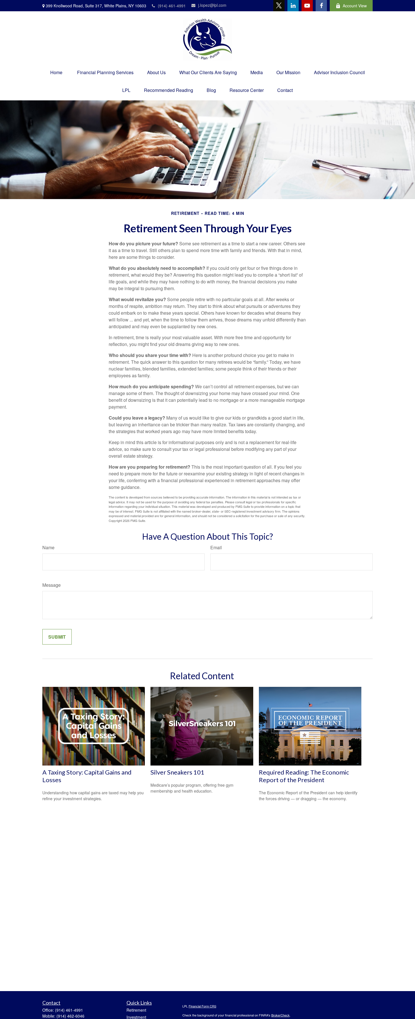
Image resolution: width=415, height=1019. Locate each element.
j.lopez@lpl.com (212, 5)
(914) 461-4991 (172, 5)
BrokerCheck (280, 1015)
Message (51, 585)
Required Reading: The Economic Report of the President (304, 776)
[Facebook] (321, 5)
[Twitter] (279, 5)
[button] (56, 72)
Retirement (136, 1010)
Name (48, 547)
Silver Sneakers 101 (177, 772)
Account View (355, 5)
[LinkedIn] (293, 5)
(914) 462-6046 (70, 1016)
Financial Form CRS (202, 1006)
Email (216, 547)
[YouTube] (307, 5)
